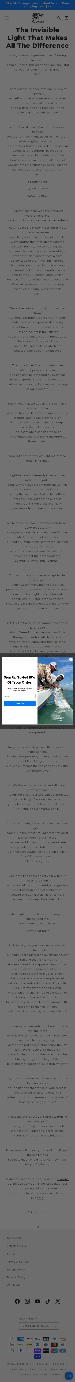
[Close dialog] (70, 659)
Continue (20, 703)
